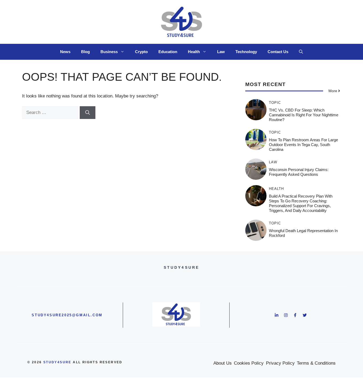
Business (109, 51)
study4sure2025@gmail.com (67, 315)
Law (221, 51)
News (65, 51)
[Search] (87, 112)
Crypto (141, 51)
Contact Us (278, 51)
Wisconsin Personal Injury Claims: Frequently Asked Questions (298, 172)
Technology (246, 51)
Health (194, 51)
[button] (301, 52)
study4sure (57, 362)
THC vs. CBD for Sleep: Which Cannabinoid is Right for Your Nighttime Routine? (303, 115)
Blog (85, 51)
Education (167, 51)
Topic (275, 102)
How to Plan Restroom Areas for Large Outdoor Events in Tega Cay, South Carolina (303, 145)
